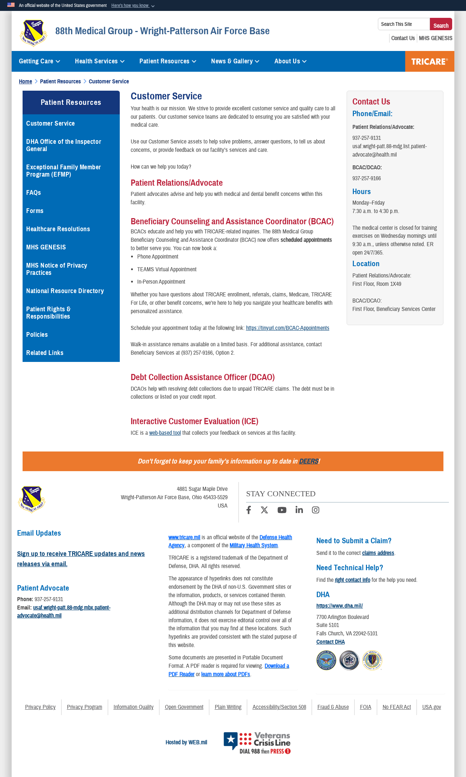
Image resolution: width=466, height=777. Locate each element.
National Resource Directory (65, 291)
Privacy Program (84, 707)
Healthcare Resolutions (58, 229)
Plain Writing (228, 707)
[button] (133, 5)
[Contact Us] (403, 38)
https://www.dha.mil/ (339, 606)
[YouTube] (282, 511)
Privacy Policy (40, 707)
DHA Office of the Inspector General (63, 145)
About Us (287, 61)
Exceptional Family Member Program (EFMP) (63, 170)
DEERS (308, 461)
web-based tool (165, 433)
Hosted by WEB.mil (186, 742)
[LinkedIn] (299, 511)
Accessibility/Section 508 (279, 707)
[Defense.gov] (326, 659)
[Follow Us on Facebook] (248, 511)
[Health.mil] (349, 659)
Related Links (44, 353)
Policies (37, 335)
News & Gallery (232, 61)
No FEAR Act (397, 707)
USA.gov (431, 707)
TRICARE (429, 61)
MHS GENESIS (46, 247)
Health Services (96, 61)
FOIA (365, 707)
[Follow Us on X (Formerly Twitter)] (264, 511)
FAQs (33, 193)
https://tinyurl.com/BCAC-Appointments (287, 328)
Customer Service (50, 123)
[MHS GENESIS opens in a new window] (436, 38)
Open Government (184, 707)
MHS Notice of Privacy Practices (56, 269)
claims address (378, 553)
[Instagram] (315, 511)
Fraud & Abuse (333, 707)
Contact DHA (330, 642)
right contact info (352, 580)
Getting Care (36, 61)
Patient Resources (164, 61)
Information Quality (134, 707)
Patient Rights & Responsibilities (48, 312)
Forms (35, 211)
